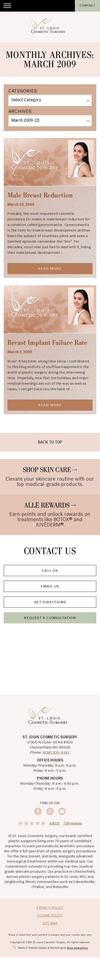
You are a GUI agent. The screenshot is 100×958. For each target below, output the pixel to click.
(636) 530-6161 (56, 753)
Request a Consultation (50, 618)
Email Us (50, 586)
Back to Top (50, 443)
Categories (22, 91)
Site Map (50, 923)
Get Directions (50, 602)
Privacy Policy (50, 908)
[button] (7, 6)
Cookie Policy (50, 915)
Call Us (50, 571)
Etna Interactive (77, 948)
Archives (19, 111)
